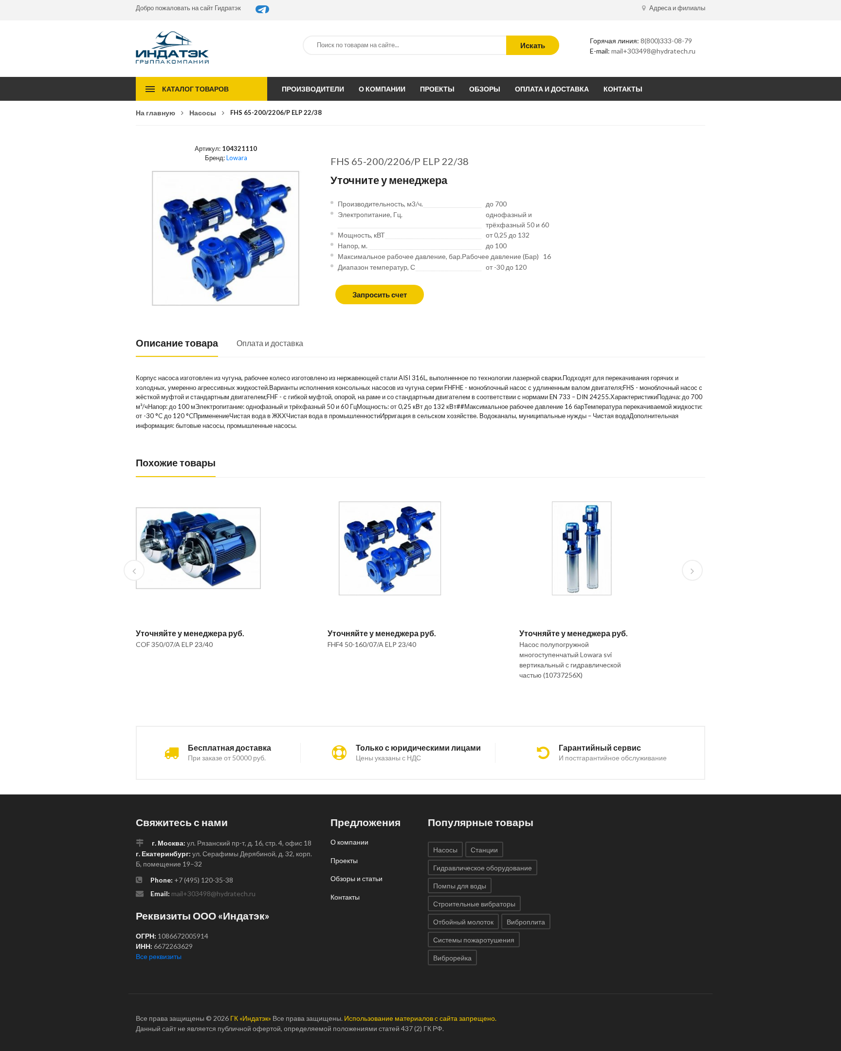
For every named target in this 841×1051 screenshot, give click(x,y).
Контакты (622, 89)
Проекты (437, 89)
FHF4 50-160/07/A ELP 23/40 (372, 644)
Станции (484, 850)
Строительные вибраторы (474, 904)
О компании (382, 89)
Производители (313, 89)
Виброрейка (452, 958)
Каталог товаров (195, 89)
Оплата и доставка (552, 89)
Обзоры (484, 89)
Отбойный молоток (463, 922)
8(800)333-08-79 (666, 41)
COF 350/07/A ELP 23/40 (174, 644)
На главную (155, 113)
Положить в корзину (194, 669)
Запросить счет (379, 294)
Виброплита (526, 922)
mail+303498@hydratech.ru (653, 51)
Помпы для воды (459, 886)
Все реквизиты (159, 956)
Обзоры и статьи (356, 878)
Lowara (236, 158)
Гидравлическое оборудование (482, 868)
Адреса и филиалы (676, 8)
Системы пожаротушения (473, 940)
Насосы (202, 113)
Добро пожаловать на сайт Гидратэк (188, 8)
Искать (532, 45)
